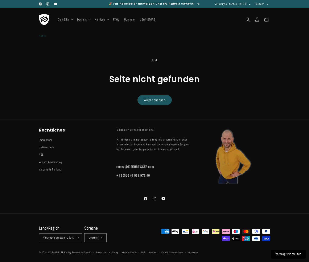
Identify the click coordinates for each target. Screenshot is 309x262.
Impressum (45, 140)
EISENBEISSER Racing (59, 252)
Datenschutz (46, 147)
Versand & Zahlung (50, 169)
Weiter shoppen (154, 100)
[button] (65, 19)
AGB (41, 154)
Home (42, 35)
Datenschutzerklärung (107, 252)
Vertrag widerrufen (288, 254)
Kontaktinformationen (172, 252)
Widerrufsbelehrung (50, 162)
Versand (153, 252)
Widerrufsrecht (129, 252)
